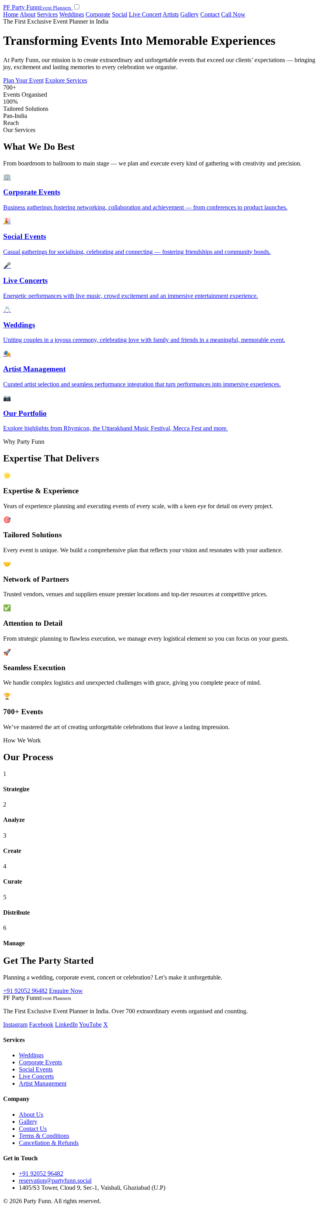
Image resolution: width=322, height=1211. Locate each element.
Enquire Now (66, 990)
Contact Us (33, 1128)
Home (10, 14)
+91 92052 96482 (25, 990)
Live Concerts (36, 1076)
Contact (210, 14)
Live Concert (145, 14)
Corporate (98, 14)
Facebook (41, 1024)
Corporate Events (40, 1062)
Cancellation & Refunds (49, 1142)
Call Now (233, 14)
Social (119, 14)
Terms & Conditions (44, 1135)
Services (47, 14)
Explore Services (66, 80)
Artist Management (42, 1083)
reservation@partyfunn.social (55, 1180)
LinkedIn (66, 1024)
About (27, 14)
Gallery (189, 14)
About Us (31, 1114)
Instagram (15, 1024)
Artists (171, 14)
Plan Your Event (23, 80)
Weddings (71, 14)
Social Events (36, 1069)
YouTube (90, 1024)
